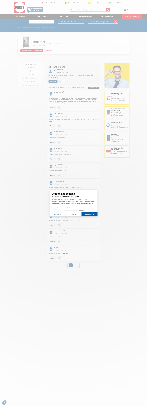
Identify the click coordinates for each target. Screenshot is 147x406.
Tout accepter (89, 214)
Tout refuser (57, 214)
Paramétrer (73, 214)
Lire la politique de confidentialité (61, 208)
